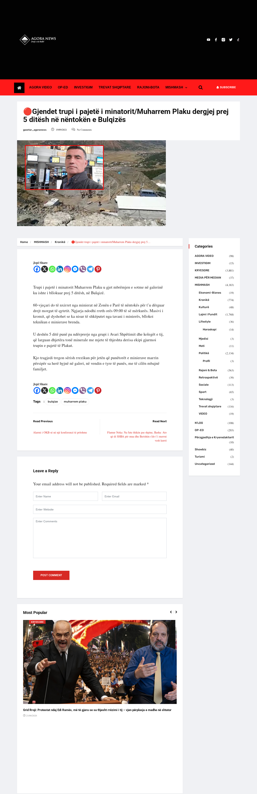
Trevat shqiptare (210, 406)
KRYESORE (37, 622)
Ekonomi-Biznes (210, 292)
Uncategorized (205, 464)
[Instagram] (67, 269)
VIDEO (203, 413)
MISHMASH (174, 87)
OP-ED (63, 87)
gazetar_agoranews (34, 129)
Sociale (204, 384)
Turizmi (200, 456)
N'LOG (199, 423)
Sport (202, 392)
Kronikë (60, 242)
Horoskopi (209, 329)
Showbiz (200, 449)
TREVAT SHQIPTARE (115, 87)
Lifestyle (205, 321)
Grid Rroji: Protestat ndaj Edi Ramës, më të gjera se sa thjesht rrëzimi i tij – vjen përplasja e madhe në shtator (97, 710)
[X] (44, 269)
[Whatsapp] (52, 269)
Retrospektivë (208, 377)
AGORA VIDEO (40, 87)
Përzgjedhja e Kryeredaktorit (214, 437)
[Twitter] (231, 39)
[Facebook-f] (216, 39)
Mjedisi (203, 338)
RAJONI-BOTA (148, 87)
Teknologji (206, 399)
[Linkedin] (59, 269)
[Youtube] (208, 39)
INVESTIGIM (83, 87)
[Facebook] (37, 269)
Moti (202, 346)
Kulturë (204, 307)
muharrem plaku (75, 401)
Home (24, 242)
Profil (206, 361)
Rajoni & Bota (208, 370)
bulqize (53, 401)
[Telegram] (90, 269)
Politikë (204, 353)
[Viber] (82, 269)
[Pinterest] (98, 269)
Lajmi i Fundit (208, 314)
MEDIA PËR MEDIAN (208, 277)
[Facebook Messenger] (75, 269)
